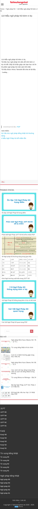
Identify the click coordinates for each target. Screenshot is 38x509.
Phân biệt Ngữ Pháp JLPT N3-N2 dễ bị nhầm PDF (18, 234)
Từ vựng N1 (4, 471)
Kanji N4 (3, 438)
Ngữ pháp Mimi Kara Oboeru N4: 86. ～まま (23, 363)
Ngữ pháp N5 (5, 479)
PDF (18, 127)
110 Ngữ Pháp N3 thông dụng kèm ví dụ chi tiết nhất (19, 300)
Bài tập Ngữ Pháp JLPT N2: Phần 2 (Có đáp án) (23, 386)
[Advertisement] (19, 38)
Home (2, 9)
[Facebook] (19, 503)
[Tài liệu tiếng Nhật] (19, 3)
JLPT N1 (3, 426)
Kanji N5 (3, 434)
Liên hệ (23, 500)
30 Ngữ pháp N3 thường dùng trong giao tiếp (16, 256)
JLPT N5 (3, 412)
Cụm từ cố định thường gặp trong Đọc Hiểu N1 (22, 356)
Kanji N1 (3, 448)
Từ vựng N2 (4, 467)
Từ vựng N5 (4, 457)
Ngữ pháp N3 (10, 9)
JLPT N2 (3, 422)
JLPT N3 (3, 419)
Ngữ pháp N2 (5, 490)
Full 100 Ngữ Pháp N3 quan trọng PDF (14, 322)
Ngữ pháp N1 (5, 493)
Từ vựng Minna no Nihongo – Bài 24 (23, 377)
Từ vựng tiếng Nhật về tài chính (22, 347)
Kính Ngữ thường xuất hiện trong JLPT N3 (16, 278)
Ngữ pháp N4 (5, 483)
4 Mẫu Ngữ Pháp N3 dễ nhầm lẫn (13, 138)
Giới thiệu (15, 500)
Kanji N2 (3, 445)
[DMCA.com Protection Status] (19, 507)
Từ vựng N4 (4, 460)
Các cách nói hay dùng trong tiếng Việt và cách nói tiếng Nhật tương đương (23, 371)
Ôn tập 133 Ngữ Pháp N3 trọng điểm (14, 213)
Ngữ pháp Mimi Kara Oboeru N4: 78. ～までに (23, 341)
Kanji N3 (3, 441)
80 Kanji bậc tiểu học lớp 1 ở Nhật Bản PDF (23, 393)
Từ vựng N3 (4, 464)
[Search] (31, 331)
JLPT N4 (3, 415)
